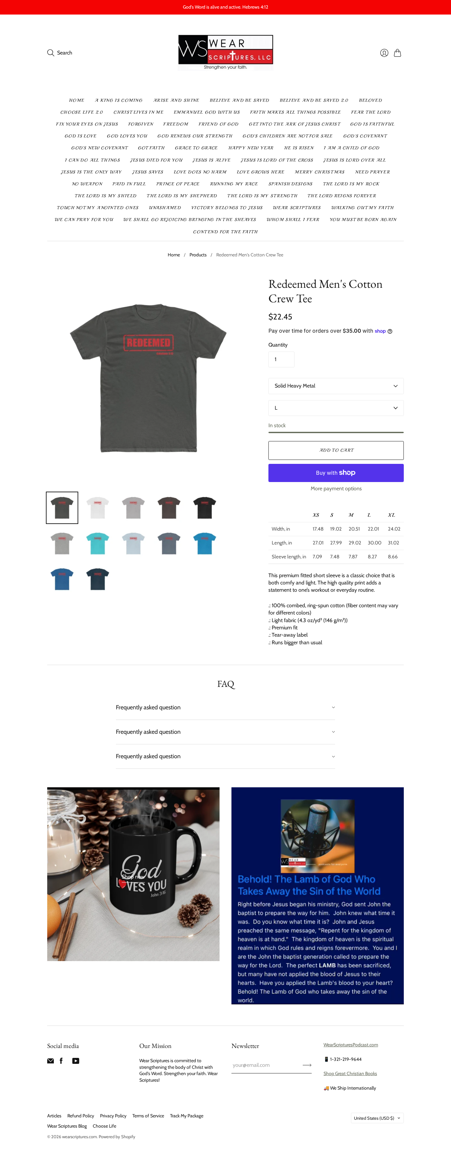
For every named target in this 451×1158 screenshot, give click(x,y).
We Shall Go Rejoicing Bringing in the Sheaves (189, 219)
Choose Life (104, 1126)
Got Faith (151, 148)
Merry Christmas (320, 172)
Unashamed (165, 207)
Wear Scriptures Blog (67, 1126)
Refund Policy (80, 1116)
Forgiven (140, 124)
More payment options (336, 488)
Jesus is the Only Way (91, 172)
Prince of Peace (178, 184)
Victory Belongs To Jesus (226, 207)
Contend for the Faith (225, 232)
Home (76, 100)
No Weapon (87, 184)
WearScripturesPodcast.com (351, 1045)
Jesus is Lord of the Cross (277, 160)
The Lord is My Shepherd (182, 196)
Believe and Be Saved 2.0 (314, 100)
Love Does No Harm (200, 172)
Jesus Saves (147, 172)
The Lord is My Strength (262, 196)
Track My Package (186, 1116)
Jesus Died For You (156, 160)
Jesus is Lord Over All (355, 160)
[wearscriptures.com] (226, 53)
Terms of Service (148, 1116)
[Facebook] (61, 1062)
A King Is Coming (119, 100)
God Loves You (127, 136)
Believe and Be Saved (239, 100)
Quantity (278, 345)
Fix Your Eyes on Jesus (87, 124)
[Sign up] (307, 1065)
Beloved (370, 100)
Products (198, 255)
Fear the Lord (371, 112)
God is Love (80, 136)
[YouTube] (75, 1062)
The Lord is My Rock (351, 184)
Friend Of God (219, 124)
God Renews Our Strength (194, 136)
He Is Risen (298, 148)
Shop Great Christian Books (350, 1073)
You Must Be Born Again (363, 219)
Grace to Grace (196, 148)
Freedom (175, 124)
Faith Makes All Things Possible (295, 112)
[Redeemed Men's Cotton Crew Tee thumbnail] (62, 508)
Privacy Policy (113, 1116)
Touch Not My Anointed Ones (97, 207)
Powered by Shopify (117, 1136)
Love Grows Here (261, 172)
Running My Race (234, 184)
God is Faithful (372, 124)
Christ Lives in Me (138, 112)
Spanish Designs (290, 184)
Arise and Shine (176, 100)
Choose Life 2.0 (81, 112)
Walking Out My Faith (362, 207)
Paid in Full (129, 184)
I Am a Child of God (352, 148)
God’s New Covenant (99, 148)
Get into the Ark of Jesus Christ (294, 124)
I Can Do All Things (92, 160)
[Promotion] (133, 874)
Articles (54, 1116)
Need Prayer (372, 172)
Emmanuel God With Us (207, 112)
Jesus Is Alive (211, 160)
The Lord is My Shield (105, 196)
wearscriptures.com (79, 1136)
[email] (50, 1062)
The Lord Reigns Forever (342, 196)
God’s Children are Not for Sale (287, 136)
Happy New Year (251, 148)
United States (374, 1118)
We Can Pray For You (84, 219)
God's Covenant (364, 136)
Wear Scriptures (297, 207)
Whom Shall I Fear (293, 219)
